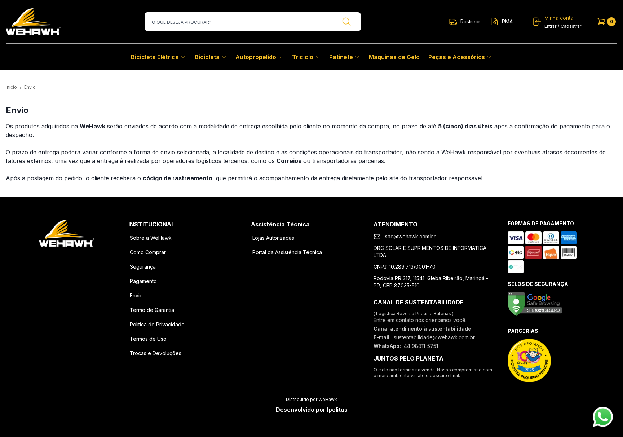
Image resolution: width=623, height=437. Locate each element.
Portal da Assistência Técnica (287, 252)
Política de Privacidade (157, 324)
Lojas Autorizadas (273, 238)
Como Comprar (148, 252)
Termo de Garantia (152, 310)
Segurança (143, 267)
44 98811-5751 (421, 346)
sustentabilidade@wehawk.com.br (434, 337)
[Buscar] (346, 21)
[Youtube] (85, 258)
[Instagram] (66, 258)
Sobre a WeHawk (151, 238)
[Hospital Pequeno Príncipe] (529, 360)
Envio (136, 295)
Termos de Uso (148, 339)
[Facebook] (47, 258)
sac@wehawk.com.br (410, 236)
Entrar (550, 26)
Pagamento (143, 281)
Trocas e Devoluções (155, 353)
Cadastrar (571, 26)
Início (11, 87)
